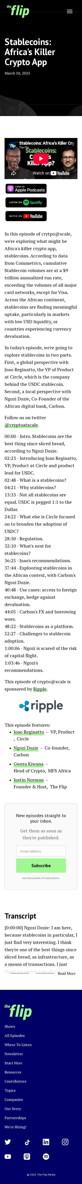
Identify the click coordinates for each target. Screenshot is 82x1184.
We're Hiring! (15, 1126)
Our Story (13, 1108)
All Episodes (15, 1035)
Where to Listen (18, 1044)
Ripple (39, 689)
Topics (10, 1090)
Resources (13, 1072)
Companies (14, 1099)
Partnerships (15, 1117)
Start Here (13, 1062)
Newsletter (14, 1053)
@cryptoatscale (21, 425)
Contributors (15, 1081)
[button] (69, 11)
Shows (10, 1026)
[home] (17, 11)
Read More (66, 973)
